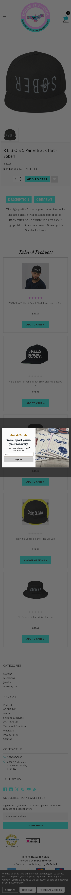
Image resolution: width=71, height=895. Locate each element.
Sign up (18, 459)
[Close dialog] (67, 429)
